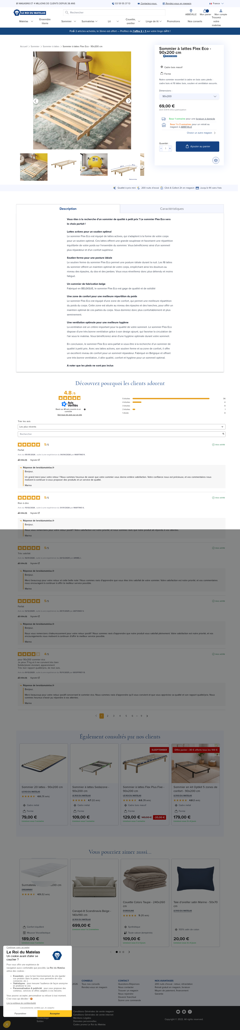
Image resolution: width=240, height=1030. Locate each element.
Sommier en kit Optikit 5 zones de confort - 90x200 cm (195, 789)
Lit (109, 21)
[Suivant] (166, 30)
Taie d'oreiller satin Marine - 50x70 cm (196, 904)
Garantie (159, 994)
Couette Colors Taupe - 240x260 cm (144, 904)
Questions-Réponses (129, 984)
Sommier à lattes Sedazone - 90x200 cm (90, 789)
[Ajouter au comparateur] (215, 160)
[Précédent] (73, 30)
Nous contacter (126, 987)
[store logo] (30, 12)
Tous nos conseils (91, 984)
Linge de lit (152, 21)
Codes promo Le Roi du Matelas (89, 1024)
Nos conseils (195, 21)
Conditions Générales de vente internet (93, 1014)
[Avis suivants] (147, 716)
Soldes (40, 1021)
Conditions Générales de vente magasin (93, 1011)
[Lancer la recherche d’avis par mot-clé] (223, 434)
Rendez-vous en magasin (94, 987)
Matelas (23, 21)
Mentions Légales (82, 1018)
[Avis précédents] (96, 716)
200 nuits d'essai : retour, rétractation (174, 984)
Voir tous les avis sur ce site (69, 415)
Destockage (43, 1018)
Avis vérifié (220, 444)
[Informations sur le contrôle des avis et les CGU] (84, 409)
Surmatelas (88, 21)
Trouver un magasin (128, 990)
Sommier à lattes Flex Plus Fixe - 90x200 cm (143, 789)
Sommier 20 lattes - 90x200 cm (42, 787)
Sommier (66, 21)
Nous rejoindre (125, 994)
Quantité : (164, 143)
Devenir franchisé (127, 997)
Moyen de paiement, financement (171, 990)
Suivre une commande (129, 1000)
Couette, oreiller (131, 21)
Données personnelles (84, 1021)
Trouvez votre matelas (216, 21)
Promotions (173, 21)
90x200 (167, 96)
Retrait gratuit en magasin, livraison (172, 987)
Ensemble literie (45, 21)
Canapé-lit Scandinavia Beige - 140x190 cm (91, 913)
